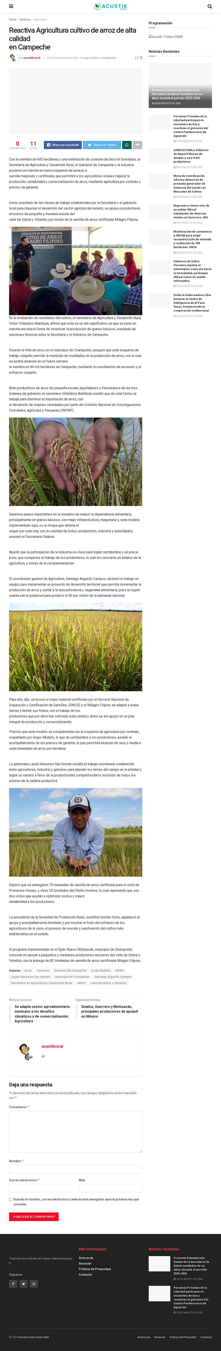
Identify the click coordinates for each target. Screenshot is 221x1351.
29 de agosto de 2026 (167, 103)
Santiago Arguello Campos (113, 976)
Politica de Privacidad (95, 1269)
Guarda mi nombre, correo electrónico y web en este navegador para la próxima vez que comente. (76, 1202)
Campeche (108, 57)
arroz (28, 970)
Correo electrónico (24, 1180)
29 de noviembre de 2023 (62, 57)
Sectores (25, 19)
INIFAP (119, 970)
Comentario (19, 1107)
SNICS (81, 983)
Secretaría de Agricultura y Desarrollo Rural (41, 983)
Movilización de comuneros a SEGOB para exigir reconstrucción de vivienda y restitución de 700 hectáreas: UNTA (193, 239)
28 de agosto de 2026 (188, 167)
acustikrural (31, 57)
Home (12, 19)
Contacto (85, 1274)
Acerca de (86, 1258)
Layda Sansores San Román (30, 976)
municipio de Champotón (72, 976)
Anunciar (85, 1263)
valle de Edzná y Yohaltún (108, 983)
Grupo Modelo (100, 970)
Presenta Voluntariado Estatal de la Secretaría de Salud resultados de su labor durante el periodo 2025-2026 (177, 94)
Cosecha (43, 970)
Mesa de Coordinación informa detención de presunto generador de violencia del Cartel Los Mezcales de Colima (190, 183)
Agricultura (40, 19)
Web (82, 1180)
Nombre (16, 1161)
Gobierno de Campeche (70, 970)
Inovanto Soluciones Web (34, 1337)
